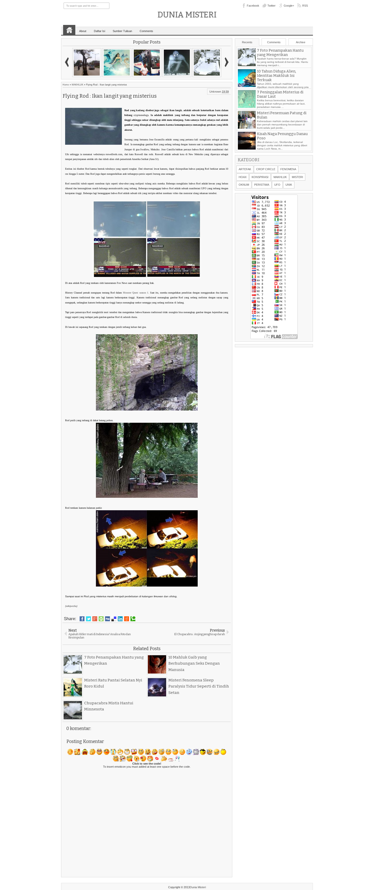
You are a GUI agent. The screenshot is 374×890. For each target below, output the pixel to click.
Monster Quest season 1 (135, 292)
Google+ (289, 5)
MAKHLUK (77, 84)
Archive (300, 42)
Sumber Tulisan (122, 31)
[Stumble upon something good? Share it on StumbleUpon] (101, 618)
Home (69, 30)
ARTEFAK (245, 169)
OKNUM (244, 184)
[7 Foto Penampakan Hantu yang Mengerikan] (207, 63)
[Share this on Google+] (94, 618)
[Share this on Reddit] (126, 618)
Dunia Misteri (187, 14)
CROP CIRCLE (265, 169)
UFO (277, 184)
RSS (305, 5)
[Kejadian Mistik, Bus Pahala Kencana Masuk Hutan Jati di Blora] (147, 63)
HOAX (243, 177)
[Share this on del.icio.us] (113, 618)
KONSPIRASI (260, 177)
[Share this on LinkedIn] (120, 618)
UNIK (288, 184)
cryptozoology (141, 115)
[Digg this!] (107, 618)
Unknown (215, 91)
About (82, 31)
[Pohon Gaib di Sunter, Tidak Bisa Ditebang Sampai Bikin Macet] (87, 63)
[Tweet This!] (88, 618)
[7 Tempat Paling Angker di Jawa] (117, 63)
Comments (146, 31)
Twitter (271, 5)
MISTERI (297, 177)
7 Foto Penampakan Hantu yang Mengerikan (280, 52)
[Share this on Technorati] (133, 618)
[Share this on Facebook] (82, 618)
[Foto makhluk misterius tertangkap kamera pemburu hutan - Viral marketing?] (177, 63)
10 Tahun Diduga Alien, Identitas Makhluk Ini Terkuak (276, 75)
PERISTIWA (261, 184)
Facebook (253, 5)
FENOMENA (288, 169)
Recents (247, 42)
